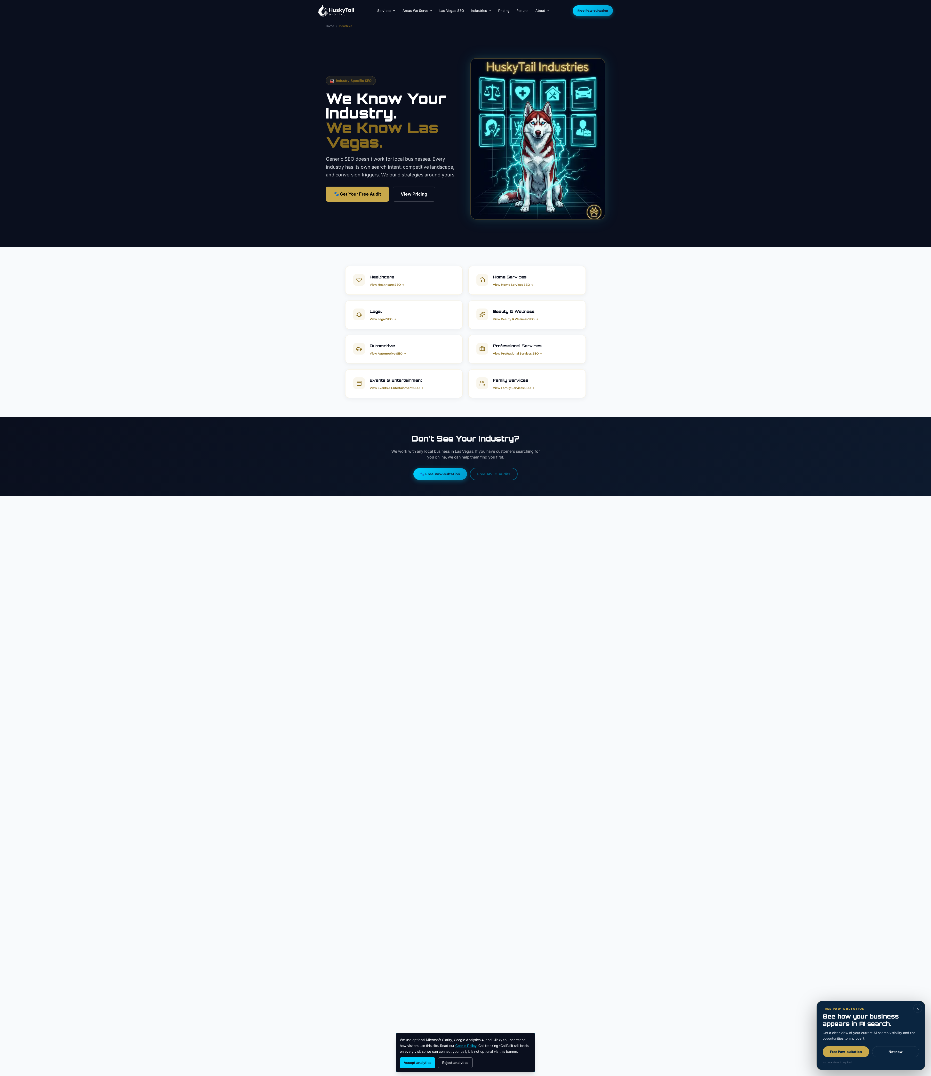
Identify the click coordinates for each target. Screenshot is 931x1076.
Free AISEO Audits (493, 474)
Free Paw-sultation (593, 10)
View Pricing (414, 194)
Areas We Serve (415, 10)
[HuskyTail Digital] (336, 10)
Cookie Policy (465, 1046)
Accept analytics (417, 1062)
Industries (479, 10)
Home (330, 26)
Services (384, 10)
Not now (896, 1052)
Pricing (504, 10)
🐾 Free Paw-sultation (440, 474)
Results (522, 10)
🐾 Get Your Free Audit (357, 194)
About (540, 10)
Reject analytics (455, 1062)
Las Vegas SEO (451, 10)
